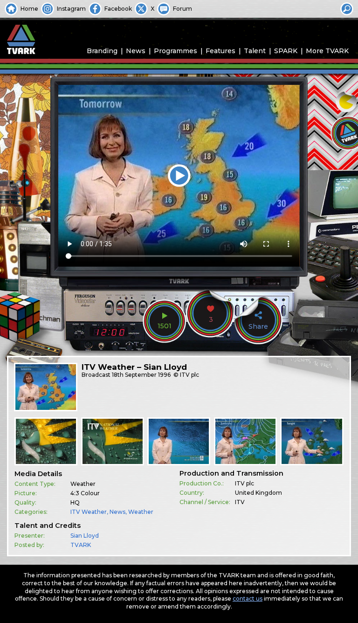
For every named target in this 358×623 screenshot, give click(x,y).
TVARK (80, 544)
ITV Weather (88, 511)
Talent (255, 51)
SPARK (285, 51)
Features (220, 51)
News (135, 51)
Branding (102, 51)
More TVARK (327, 51)
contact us (247, 598)
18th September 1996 (141, 374)
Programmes (175, 51)
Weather (140, 511)
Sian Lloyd (84, 535)
